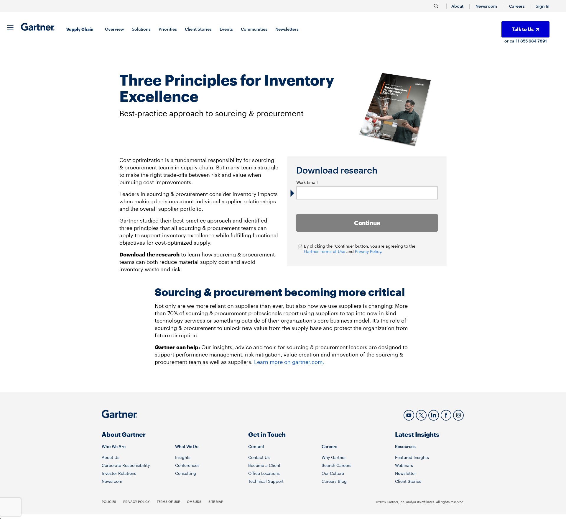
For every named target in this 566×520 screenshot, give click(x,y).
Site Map (215, 501)
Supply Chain (79, 29)
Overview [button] (114, 29)
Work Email (307, 182)
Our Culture (333, 473)
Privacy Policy (136, 501)
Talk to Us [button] (523, 29)
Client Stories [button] (198, 29)
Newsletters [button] (287, 29)
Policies (109, 501)
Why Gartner (334, 457)
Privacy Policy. (368, 251)
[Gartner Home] (38, 27)
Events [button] (226, 29)
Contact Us (259, 457)
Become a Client (264, 465)
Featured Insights (412, 457)
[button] (542, 6)
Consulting (185, 473)
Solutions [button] (141, 29)
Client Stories (408, 481)
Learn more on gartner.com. (289, 362)
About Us (110, 457)
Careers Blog (334, 481)
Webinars (404, 465)
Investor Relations (119, 473)
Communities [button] (254, 29)
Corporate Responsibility (126, 465)
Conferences (187, 465)
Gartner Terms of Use (325, 251)
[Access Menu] (10, 26)
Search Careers (336, 465)
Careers (517, 6)
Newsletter (405, 473)
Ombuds (194, 501)
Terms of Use (168, 501)
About (457, 6)
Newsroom (486, 6)
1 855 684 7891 (532, 40)
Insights (182, 457)
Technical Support (266, 481)
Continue (367, 222)
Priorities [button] (168, 29)
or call (511, 40)
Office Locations (264, 473)
